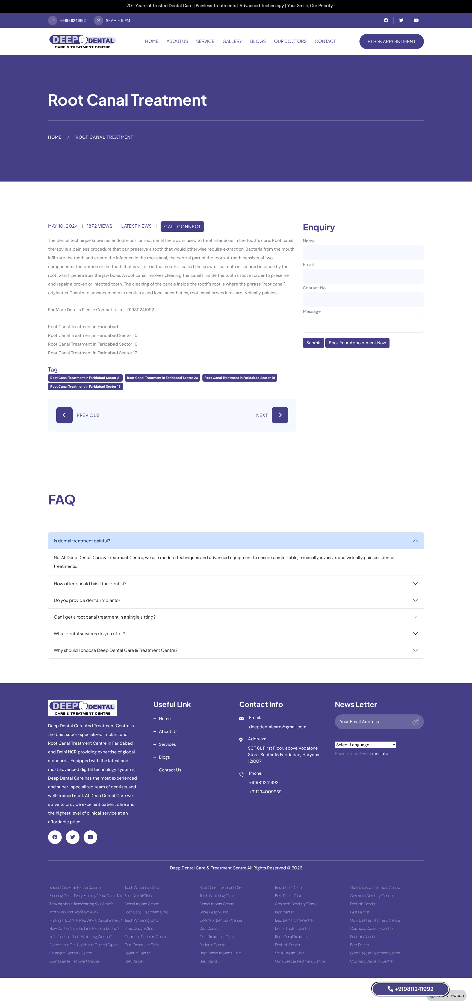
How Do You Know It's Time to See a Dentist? (84, 928)
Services (167, 744)
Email (308, 264)
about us (168, 731)
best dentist (284, 912)
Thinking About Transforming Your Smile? (81, 903)
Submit (313, 343)
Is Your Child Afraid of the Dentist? (75, 887)
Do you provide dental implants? (87, 600)
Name (309, 241)
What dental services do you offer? (89, 633)
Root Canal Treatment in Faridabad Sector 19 (240, 378)
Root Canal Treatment (292, 936)
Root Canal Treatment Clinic (146, 912)
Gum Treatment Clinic (142, 944)
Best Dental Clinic (138, 895)
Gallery (232, 41)
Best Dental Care (288, 887)
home (165, 718)
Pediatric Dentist (137, 952)
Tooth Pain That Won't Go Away (73, 912)
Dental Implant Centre (142, 903)
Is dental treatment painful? (82, 540)
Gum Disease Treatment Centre (74, 961)
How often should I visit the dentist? (90, 583)
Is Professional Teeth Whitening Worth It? (80, 936)
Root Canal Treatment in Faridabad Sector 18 (85, 386)
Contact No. (314, 288)
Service (205, 41)
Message (312, 311)
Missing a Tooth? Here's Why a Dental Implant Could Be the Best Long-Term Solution (85, 920)
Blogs (258, 41)
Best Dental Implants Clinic (220, 952)
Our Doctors (290, 41)
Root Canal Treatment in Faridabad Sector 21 (85, 378)
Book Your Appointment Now (357, 343)
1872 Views (100, 226)
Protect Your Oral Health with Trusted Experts (84, 944)
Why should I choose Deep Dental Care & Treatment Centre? (116, 650)
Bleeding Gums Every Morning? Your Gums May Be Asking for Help (85, 895)
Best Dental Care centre (293, 920)
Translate (379, 753)
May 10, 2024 (63, 226)
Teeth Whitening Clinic (142, 887)
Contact (325, 41)
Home (151, 41)
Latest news (136, 226)
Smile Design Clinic (139, 928)
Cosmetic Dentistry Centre (70, 952)
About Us (177, 41)
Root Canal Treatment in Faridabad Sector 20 (162, 378)
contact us (170, 770)
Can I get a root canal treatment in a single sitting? (105, 617)
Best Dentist (134, 961)
